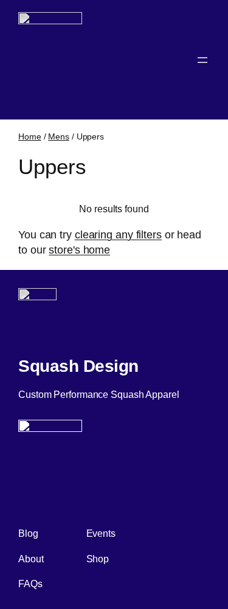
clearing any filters (118, 235)
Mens (58, 136)
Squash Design (78, 365)
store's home (79, 250)
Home (29, 136)
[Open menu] (202, 60)
